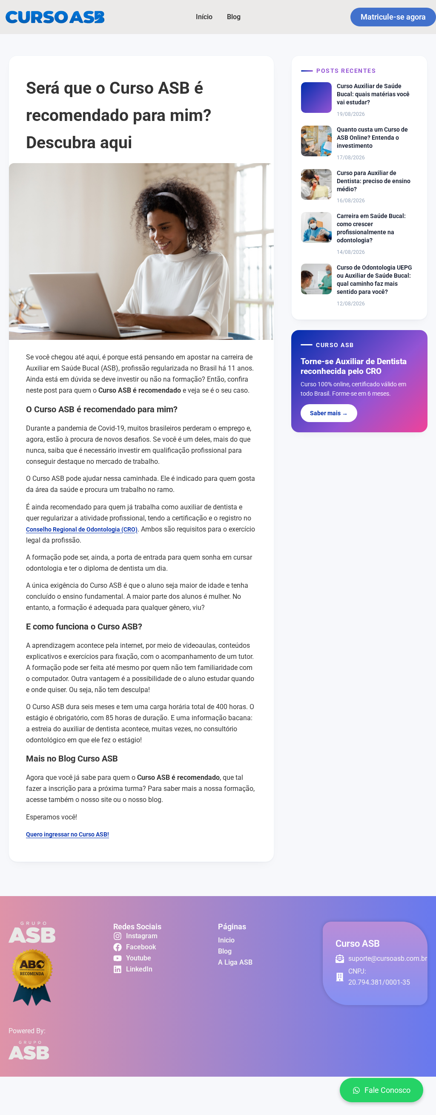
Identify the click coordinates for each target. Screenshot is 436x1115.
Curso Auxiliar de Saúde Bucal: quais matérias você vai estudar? (373, 94)
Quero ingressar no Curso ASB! (67, 834)
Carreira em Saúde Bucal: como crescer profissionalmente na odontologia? (371, 228)
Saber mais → (329, 413)
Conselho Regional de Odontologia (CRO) (82, 529)
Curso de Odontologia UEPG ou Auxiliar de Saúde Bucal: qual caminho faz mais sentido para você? (374, 279)
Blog (234, 17)
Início (204, 17)
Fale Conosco (387, 1090)
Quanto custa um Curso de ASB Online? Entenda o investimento (372, 137)
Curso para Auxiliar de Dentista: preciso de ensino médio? (373, 181)
